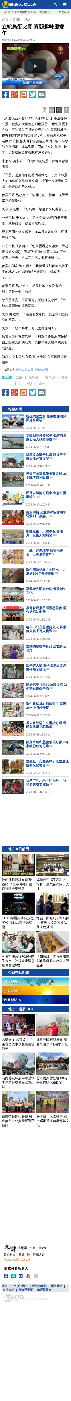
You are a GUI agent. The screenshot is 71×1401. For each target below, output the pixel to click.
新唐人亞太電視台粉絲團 (32, 369)
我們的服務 (39, 1285)
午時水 (27, 383)
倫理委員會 (44, 1289)
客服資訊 (8, 1289)
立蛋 (19, 377)
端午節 (50, 377)
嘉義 (42, 383)
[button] (35, 66)
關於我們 (56, 1285)
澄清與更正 (25, 1289)
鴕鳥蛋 (34, 377)
